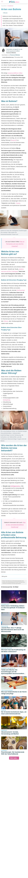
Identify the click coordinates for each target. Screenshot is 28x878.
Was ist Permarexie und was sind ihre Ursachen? (15, 244)
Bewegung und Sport (6, 648)
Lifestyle (3, 710)
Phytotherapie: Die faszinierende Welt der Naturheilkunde (12, 753)
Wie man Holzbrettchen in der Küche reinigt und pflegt (14, 692)
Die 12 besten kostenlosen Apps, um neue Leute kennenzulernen (13, 713)
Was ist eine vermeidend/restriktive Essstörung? (16, 525)
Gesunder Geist (5, 604)
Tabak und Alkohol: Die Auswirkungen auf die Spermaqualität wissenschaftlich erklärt (12, 671)
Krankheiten (10, 5)
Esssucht (13, 140)
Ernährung (4, 730)
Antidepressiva (15, 486)
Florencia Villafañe (11, 52)
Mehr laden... (14, 758)
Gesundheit (3, 5)
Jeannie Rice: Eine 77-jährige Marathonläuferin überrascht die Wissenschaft (12, 629)
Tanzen (18, 203)
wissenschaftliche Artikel (15, 73)
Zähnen (6, 321)
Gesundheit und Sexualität (8, 668)
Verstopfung (6, 400)
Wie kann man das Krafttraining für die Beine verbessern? (13, 650)
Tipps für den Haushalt (7, 690)
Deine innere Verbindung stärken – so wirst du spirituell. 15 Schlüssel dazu (13, 607)
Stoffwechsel (21, 290)
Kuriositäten (4, 626)
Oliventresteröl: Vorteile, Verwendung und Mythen (10, 733)
